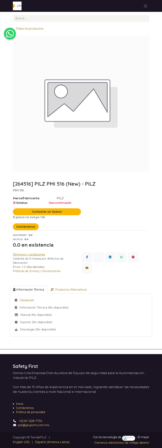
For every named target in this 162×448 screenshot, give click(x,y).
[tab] (28, 290)
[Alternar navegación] (145, 6)
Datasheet (27, 300)
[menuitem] (21, 442)
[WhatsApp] (121, 257)
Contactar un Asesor (47, 211)
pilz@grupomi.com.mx (33, 425)
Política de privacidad (30, 412)
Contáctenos (25, 226)
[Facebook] (87, 257)
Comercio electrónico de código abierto (121, 442)
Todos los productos (29, 28)
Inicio (19, 404)
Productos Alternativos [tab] (71, 289)
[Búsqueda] (144, 18)
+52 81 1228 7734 (30, 421)
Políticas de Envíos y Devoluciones (36, 271)
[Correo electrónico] (87, 268)
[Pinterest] (133, 257)
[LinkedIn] (110, 257)
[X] (98, 257)
